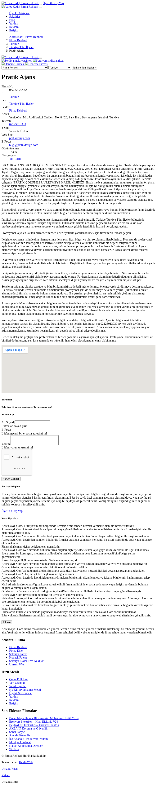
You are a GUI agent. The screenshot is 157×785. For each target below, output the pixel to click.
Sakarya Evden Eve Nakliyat (26, 661)
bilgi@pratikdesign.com (23, 145)
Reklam (14, 27)
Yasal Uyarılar (17, 686)
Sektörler (14, 16)
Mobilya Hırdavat (20, 742)
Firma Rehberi (18, 40)
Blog (12, 20)
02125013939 (17, 124)
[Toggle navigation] (40, 4)
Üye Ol (47, 3)
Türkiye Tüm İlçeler (21, 47)
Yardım (13, 23)
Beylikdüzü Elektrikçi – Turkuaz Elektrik (34, 725)
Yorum (6, 444)
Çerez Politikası (18, 679)
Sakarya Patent (18, 654)
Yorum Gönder (11, 478)
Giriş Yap (58, 3)
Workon (14, 749)
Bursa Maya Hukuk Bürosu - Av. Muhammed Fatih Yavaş (44, 718)
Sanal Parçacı (17, 732)
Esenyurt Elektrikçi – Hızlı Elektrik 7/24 (33, 721)
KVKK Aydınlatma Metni (25, 689)
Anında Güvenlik (19, 735)
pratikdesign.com (19, 138)
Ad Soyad (8, 422)
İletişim (13, 30)
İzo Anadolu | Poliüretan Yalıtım (28, 738)
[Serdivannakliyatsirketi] (33, 60)
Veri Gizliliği (17, 682)
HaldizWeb (26, 762)
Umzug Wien (17, 664)
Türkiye (14, 43)
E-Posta (6, 429)
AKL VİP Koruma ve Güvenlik (28, 728)
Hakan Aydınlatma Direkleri (26, 745)
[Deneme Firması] (25, 64)
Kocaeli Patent (18, 657)
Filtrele (7, 622)
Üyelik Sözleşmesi (20, 693)
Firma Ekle (16, 650)
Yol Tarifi (15, 158)
